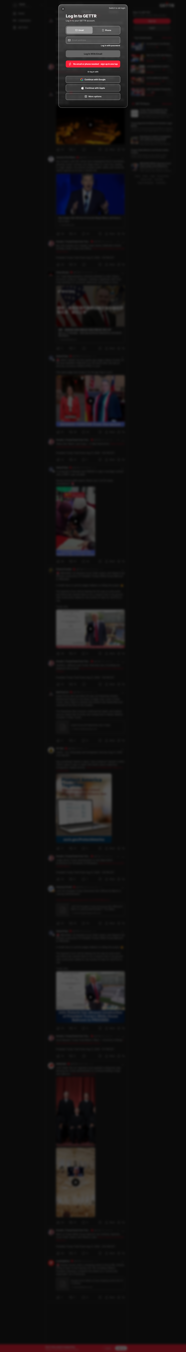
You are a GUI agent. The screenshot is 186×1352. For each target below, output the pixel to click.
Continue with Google (95, 79)
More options (95, 96)
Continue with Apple (95, 88)
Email (81, 30)
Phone (108, 30)
